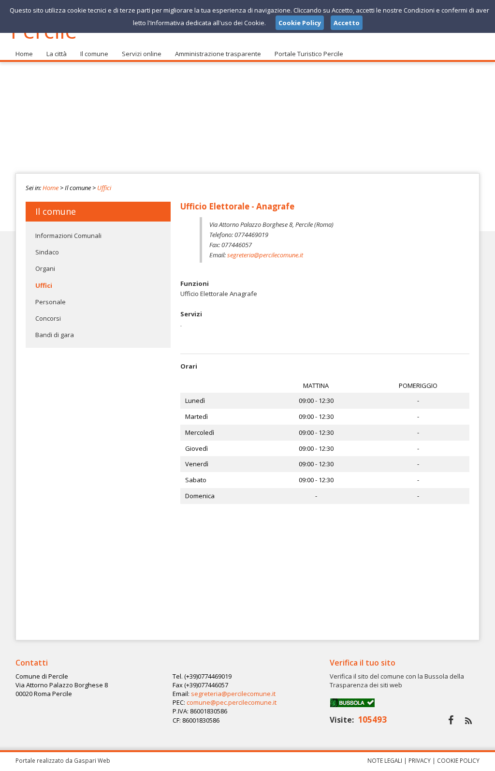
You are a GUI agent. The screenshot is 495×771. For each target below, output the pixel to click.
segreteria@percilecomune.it (265, 255)
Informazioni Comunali (68, 235)
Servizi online (141, 53)
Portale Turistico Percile (309, 53)
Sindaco (47, 252)
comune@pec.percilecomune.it (232, 702)
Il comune (94, 53)
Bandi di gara (54, 334)
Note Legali (384, 760)
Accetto (347, 22)
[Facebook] (450, 720)
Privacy (419, 760)
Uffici (104, 187)
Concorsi (48, 318)
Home (24, 53)
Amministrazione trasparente (218, 53)
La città (56, 53)
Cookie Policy (458, 760)
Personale (50, 301)
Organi (45, 268)
